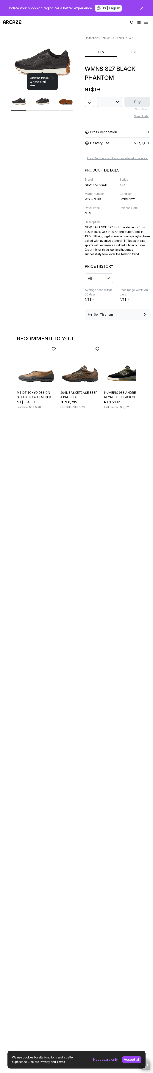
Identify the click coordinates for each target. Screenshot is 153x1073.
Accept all (132, 1059)
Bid (133, 52)
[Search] (132, 22)
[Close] (52, 78)
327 (130, 38)
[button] (139, 22)
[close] (142, 8)
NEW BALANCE (114, 38)
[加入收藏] (89, 102)
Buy (101, 52)
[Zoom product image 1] (42, 59)
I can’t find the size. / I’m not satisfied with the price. (117, 158)
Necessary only (105, 1059)
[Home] (12, 22)
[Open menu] (146, 22)
